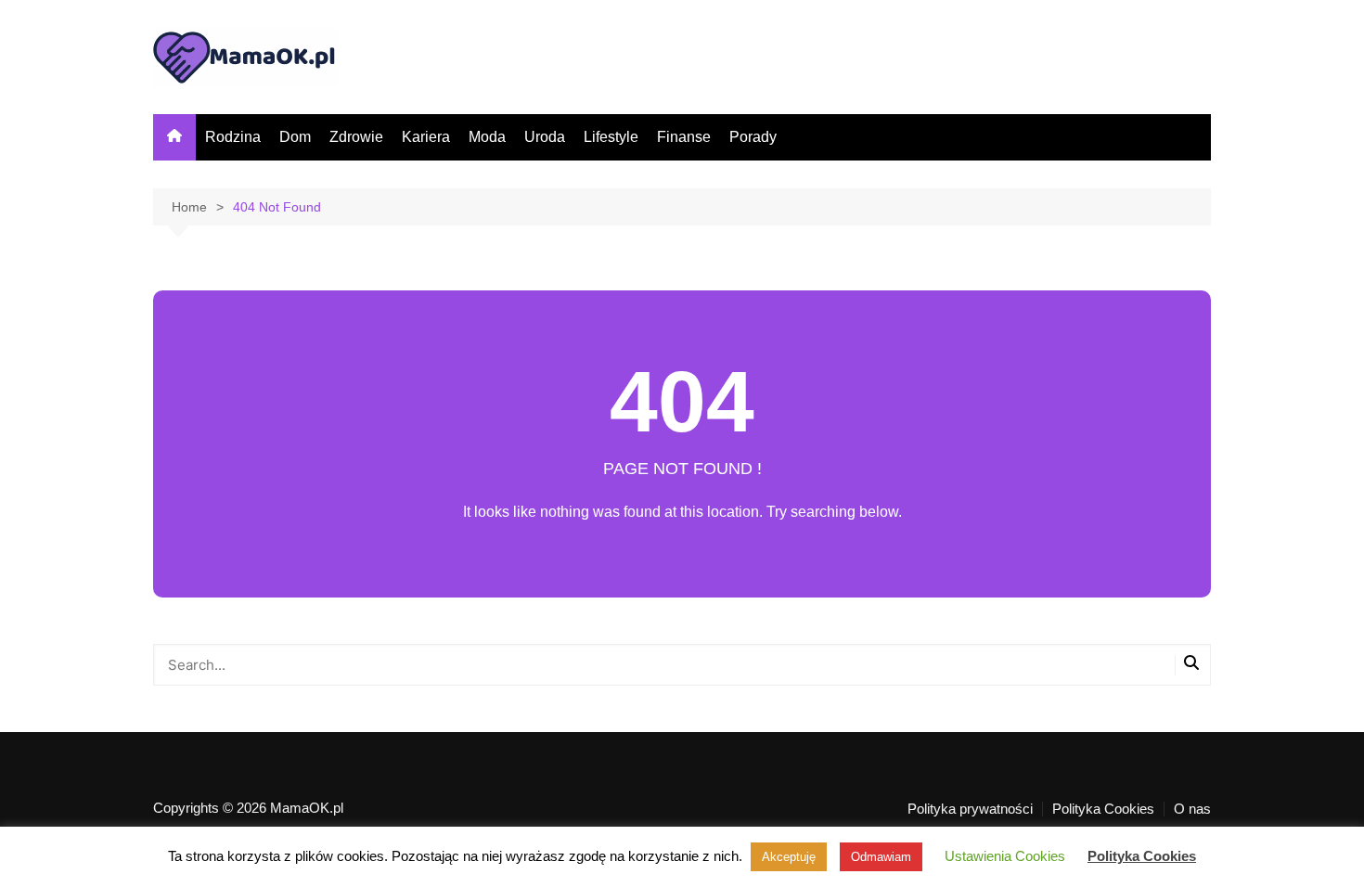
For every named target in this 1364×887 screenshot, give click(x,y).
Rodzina (233, 137)
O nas (1192, 809)
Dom (295, 137)
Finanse (684, 137)
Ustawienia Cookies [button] (1005, 856)
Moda (487, 137)
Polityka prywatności (970, 809)
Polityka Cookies (1103, 809)
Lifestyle (611, 137)
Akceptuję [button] (789, 857)
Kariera (426, 137)
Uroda (544, 137)
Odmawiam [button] (881, 857)
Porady (753, 137)
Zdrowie (356, 137)
